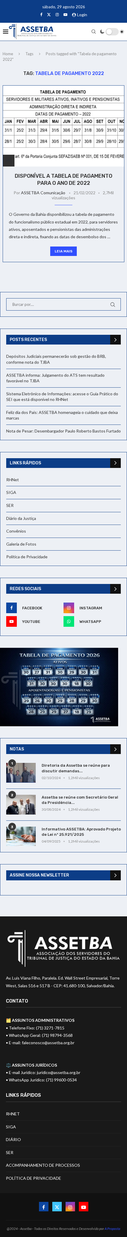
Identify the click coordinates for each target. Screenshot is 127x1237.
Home (8, 53)
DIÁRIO (13, 1139)
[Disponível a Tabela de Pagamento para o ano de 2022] (64, 126)
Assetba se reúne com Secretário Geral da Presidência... (80, 800)
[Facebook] (41, 14)
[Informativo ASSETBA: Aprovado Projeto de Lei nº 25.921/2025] (21, 836)
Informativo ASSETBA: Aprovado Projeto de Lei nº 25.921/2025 (81, 832)
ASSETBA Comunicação (43, 192)
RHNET (13, 1113)
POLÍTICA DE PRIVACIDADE (33, 1178)
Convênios (16, 530)
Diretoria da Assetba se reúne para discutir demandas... (76, 768)
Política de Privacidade (27, 556)
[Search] (94, 31)
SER (10, 505)
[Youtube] (65, 14)
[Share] (8, 160)
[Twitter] (49, 14)
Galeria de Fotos (21, 543)
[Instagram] (57, 14)
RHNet (12, 479)
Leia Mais (63, 251)
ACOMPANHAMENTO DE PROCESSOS (43, 1165)
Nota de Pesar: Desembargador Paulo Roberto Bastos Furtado (63, 430)
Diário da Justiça (21, 518)
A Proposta (112, 1228)
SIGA (11, 492)
